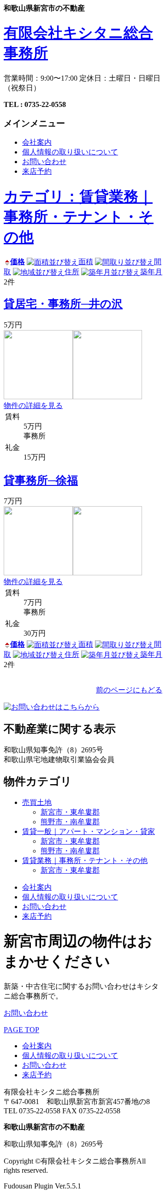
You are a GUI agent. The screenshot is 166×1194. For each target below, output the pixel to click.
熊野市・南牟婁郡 (70, 822)
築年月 (151, 272)
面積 (85, 262)
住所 (72, 272)
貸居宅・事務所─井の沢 (63, 304)
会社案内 (37, 142)
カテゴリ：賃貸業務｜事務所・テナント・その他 (79, 216)
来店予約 (37, 171)
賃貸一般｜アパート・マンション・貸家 (88, 831)
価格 (17, 262)
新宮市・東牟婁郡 (70, 812)
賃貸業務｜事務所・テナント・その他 (85, 860)
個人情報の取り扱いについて (70, 152)
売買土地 (37, 802)
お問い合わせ (44, 162)
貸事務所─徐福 (41, 480)
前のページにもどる (129, 690)
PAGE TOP (21, 1030)
